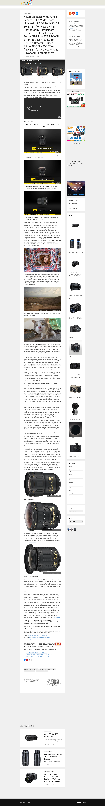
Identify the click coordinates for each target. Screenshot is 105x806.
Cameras (26, 7)
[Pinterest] (73, 13)
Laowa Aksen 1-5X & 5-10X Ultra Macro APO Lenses (53, 756)
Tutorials (52, 7)
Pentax (70, 487)
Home (20, 7)
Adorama (71, 205)
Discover (58, 7)
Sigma (70, 495)
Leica (70, 477)
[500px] (77, 13)
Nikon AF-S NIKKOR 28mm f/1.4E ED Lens (36, 652)
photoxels (27, 56)
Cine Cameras (47, 771)
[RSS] (70, 13)
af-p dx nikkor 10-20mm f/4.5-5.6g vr (31, 669)
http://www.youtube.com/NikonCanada (39, 639)
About (20, 802)
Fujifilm (70, 471)
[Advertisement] (64, 2)
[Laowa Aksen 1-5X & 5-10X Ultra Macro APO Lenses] (31, 758)
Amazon (71, 28)
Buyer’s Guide (44, 7)
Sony (50, 731)
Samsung (71, 493)
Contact (24, 802)
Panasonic (71, 485)
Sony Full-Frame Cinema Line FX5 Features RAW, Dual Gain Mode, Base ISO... (53, 777)
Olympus (71, 482)
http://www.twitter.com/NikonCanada (37, 635)
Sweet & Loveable (73, 208)
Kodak (70, 474)
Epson (70, 469)
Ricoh (70, 490)
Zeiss (70, 501)
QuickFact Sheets (35, 7)
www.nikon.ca (32, 541)
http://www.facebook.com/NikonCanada (39, 637)
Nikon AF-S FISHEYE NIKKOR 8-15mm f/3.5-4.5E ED (39, 654)
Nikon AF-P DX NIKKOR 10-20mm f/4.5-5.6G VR (38, 656)
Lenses (25, 13)
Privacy (28, 802)
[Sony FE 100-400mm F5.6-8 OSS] (31, 738)
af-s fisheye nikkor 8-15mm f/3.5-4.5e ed (47, 669)
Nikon (29, 13)
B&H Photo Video (73, 203)
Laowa (46, 751)
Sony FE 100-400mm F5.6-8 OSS (52, 735)
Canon (70, 466)
